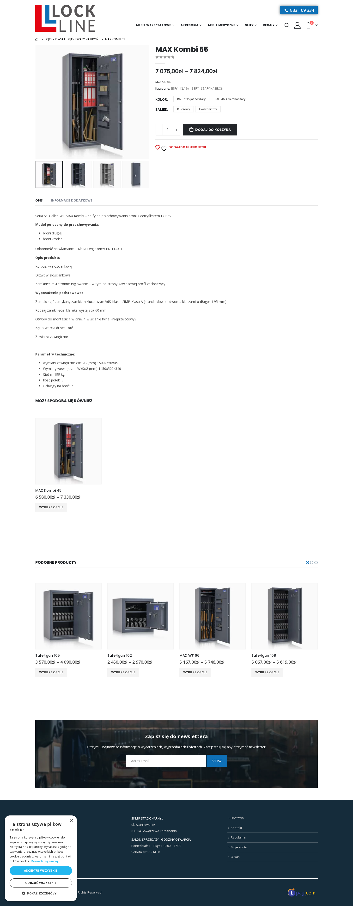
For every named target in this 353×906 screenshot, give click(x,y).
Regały (268, 25)
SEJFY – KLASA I (180, 88)
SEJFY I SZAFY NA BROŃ (207, 88)
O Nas (235, 857)
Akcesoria (189, 25)
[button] (307, 562)
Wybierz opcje (51, 507)
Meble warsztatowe (153, 25)
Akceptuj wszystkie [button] (40, 871)
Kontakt (236, 828)
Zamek (161, 109)
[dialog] (41, 858)
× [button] (71, 820)
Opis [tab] (39, 200)
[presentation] (36, 102)
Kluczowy (183, 109)
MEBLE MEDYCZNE (221, 25)
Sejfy (249, 25)
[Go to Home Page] (37, 39)
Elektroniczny (208, 109)
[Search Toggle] (287, 25)
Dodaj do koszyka (213, 129)
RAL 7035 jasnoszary (191, 99)
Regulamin (238, 837)
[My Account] (297, 25)
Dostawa (237, 818)
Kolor (161, 99)
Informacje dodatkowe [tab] (71, 200)
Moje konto (239, 847)
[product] (68, 451)
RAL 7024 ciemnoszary (230, 99)
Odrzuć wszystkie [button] (40, 883)
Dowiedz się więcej (44, 861)
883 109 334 (301, 10)
